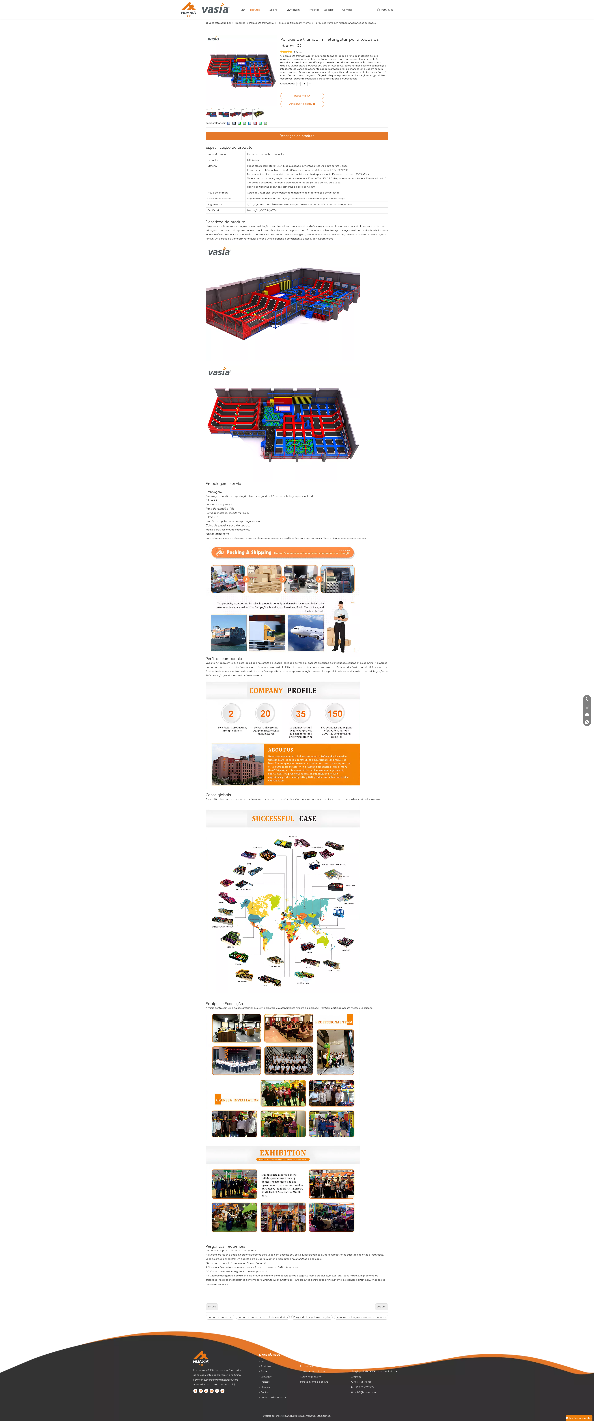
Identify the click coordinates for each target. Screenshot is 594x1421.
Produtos (266, 1366)
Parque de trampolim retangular (312, 1317)
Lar (263, 1361)
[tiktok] (222, 1391)
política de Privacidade (273, 1397)
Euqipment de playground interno (319, 1361)
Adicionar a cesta (300, 104)
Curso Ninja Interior (311, 1377)
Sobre (264, 1371)
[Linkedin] (201, 1391)
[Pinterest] (217, 1391)
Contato (265, 1392)
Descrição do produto (297, 136)
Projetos (265, 1382)
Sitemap (325, 1416)
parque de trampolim (220, 1317)
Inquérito (300, 96)
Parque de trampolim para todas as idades (263, 1317)
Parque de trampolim (312, 1366)
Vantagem (266, 1377)
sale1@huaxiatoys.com (367, 1392)
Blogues (265, 1387)
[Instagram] (212, 1391)
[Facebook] (195, 1391)
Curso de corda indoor (313, 1371)
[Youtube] (206, 1391)
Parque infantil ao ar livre (314, 1382)
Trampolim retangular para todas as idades (361, 1317)
